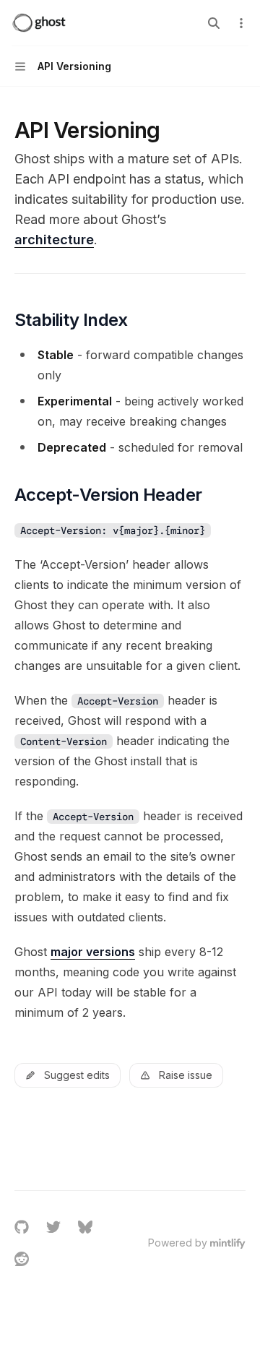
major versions (93, 951)
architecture (54, 239)
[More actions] (241, 23)
